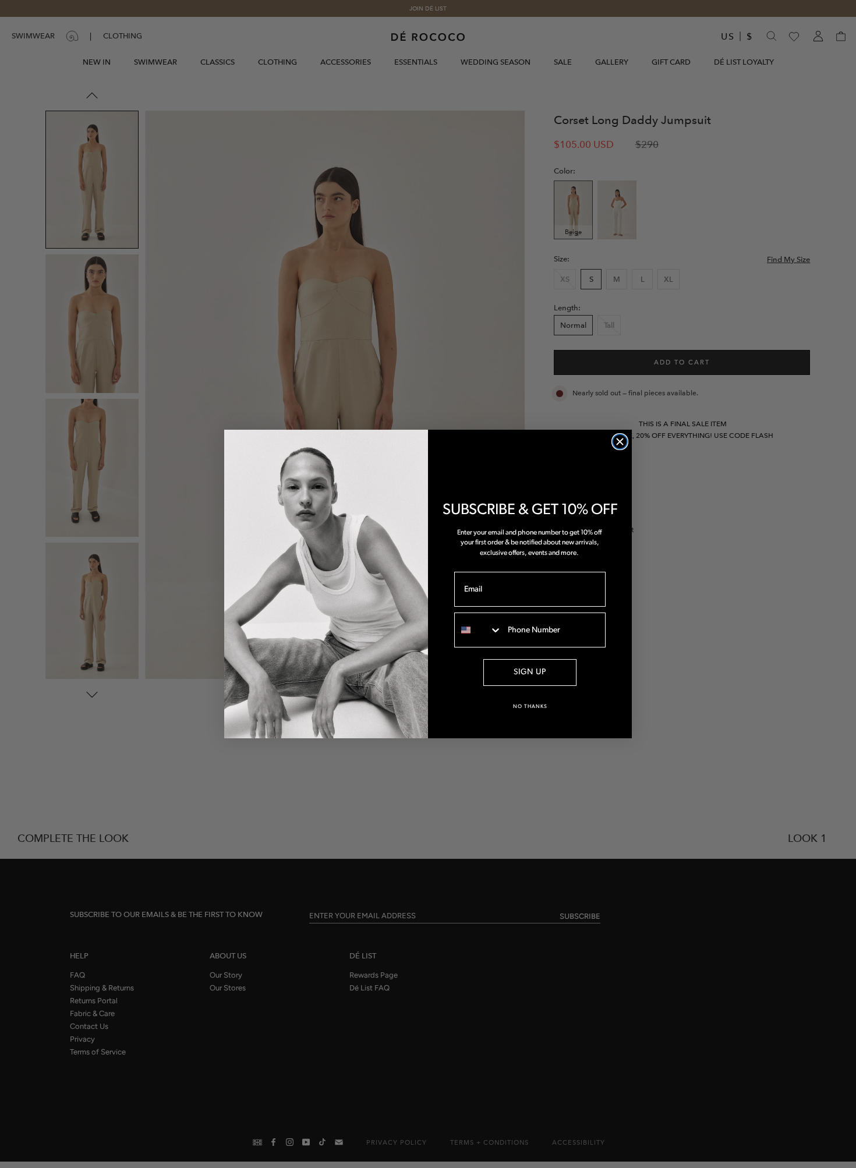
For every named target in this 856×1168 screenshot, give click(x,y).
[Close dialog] (620, 441)
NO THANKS (530, 706)
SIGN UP (530, 672)
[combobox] (478, 630)
